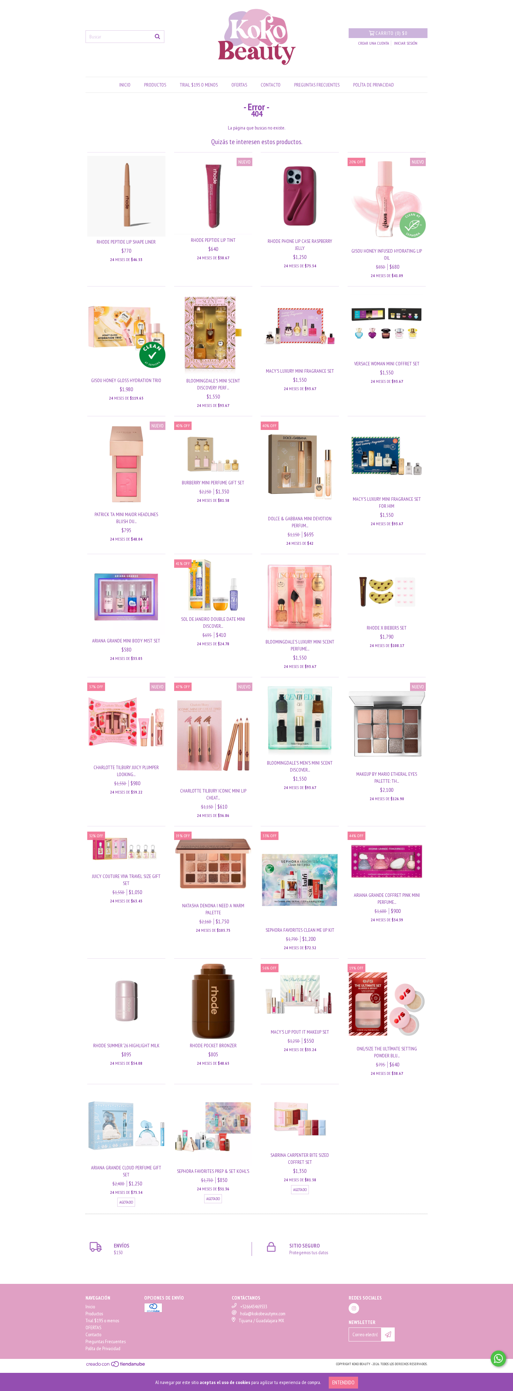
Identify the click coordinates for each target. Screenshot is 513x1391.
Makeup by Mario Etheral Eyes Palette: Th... (386, 777)
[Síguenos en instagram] (354, 1308)
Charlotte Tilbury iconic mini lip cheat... (213, 794)
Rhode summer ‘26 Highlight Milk (126, 1045)
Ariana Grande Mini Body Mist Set (126, 641)
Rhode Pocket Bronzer (213, 1045)
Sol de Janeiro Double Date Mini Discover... (213, 622)
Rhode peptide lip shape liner (126, 242)
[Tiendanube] (116, 1366)
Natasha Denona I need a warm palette (213, 909)
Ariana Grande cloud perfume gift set (126, 1171)
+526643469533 (253, 1306)
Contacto (271, 85)
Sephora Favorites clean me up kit (300, 930)
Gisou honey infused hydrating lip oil (386, 254)
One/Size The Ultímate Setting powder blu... (387, 1052)
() (391, 33)
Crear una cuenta (373, 43)
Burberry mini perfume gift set (213, 482)
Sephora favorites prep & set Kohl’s (213, 1171)
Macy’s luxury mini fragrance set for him (387, 502)
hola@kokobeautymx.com (262, 1313)
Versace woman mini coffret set (386, 363)
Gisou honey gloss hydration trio (126, 380)
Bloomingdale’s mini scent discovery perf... (213, 384)
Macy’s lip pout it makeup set (300, 1032)
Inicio (125, 85)
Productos (155, 85)
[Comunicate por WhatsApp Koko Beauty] (498, 1359)
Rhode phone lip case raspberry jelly (300, 244)
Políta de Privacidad (373, 85)
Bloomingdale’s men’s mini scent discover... (300, 766)
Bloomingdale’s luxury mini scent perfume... (300, 645)
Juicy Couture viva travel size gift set (126, 879)
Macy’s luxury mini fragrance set (300, 371)
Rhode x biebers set (387, 628)
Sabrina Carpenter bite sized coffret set (299, 1158)
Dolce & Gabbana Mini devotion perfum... (300, 522)
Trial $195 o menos (199, 85)
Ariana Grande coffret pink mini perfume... (387, 898)
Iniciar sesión (405, 43)
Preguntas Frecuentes (317, 85)
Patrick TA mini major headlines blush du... (126, 518)
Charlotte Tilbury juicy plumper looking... (126, 771)
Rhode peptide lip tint (213, 240)
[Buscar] (157, 36)
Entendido (343, 1382)
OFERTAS (239, 85)
